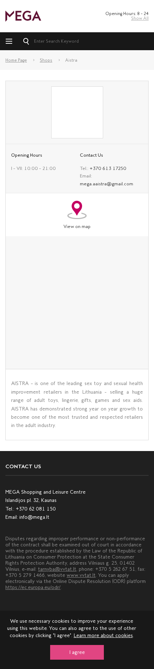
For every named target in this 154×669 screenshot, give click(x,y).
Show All (140, 18)
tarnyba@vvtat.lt (57, 569)
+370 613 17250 (108, 168)
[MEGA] (23, 16)
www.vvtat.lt (81, 575)
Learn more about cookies (103, 635)
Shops (46, 60)
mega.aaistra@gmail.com (106, 183)
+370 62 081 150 (36, 509)
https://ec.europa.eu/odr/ (33, 587)
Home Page (16, 60)
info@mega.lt (34, 517)
